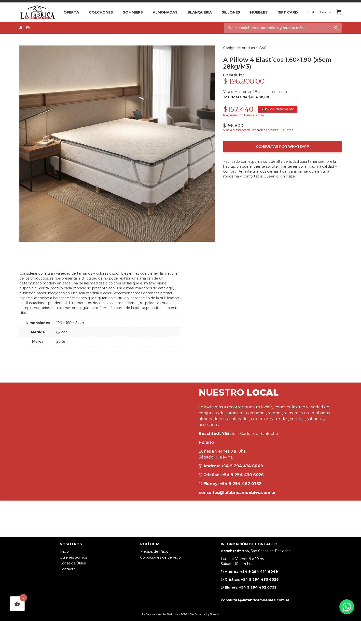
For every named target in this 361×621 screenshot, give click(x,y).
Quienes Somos (73, 557)
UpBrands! (212, 614)
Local (310, 12)
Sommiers (133, 12)
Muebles (259, 12)
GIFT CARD (288, 12)
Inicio (64, 551)
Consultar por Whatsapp (282, 146)
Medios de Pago (154, 551)
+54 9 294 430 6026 (243, 475)
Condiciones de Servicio (160, 557)
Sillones (231, 12)
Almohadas (165, 12)
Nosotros (325, 12)
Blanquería (199, 12)
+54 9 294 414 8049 (242, 466)
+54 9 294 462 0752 (240, 483)
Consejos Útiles (73, 563)
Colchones (101, 12)
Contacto (68, 569)
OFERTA (71, 12)
